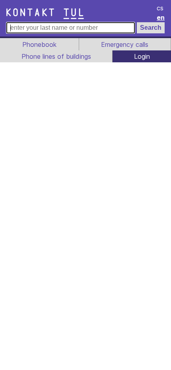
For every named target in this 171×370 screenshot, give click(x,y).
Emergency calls (124, 44)
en (161, 17)
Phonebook (39, 44)
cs (160, 8)
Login (142, 56)
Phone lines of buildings (56, 56)
